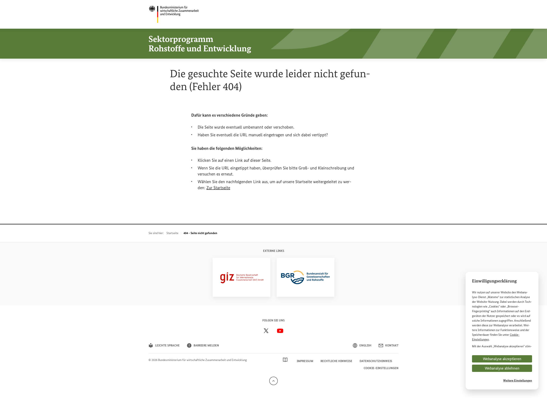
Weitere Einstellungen (517, 380)
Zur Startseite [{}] (218, 187)
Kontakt (391, 345)
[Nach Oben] (273, 381)
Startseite (172, 233)
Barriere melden (206, 345)
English (365, 345)
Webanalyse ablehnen (502, 368)
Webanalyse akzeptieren (502, 358)
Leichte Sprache (167, 345)
